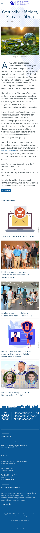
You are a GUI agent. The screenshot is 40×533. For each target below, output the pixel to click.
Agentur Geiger (23, 516)
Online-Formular (8, 150)
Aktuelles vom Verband (26, 22)
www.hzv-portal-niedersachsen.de (13, 442)
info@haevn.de (11, 480)
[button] (2, 3)
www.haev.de (6, 504)
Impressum (14, 521)
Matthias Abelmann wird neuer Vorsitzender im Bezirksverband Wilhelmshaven (15, 274)
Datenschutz (25, 521)
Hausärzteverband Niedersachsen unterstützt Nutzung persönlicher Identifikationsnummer (16, 354)
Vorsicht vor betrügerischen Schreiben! (18, 236)
